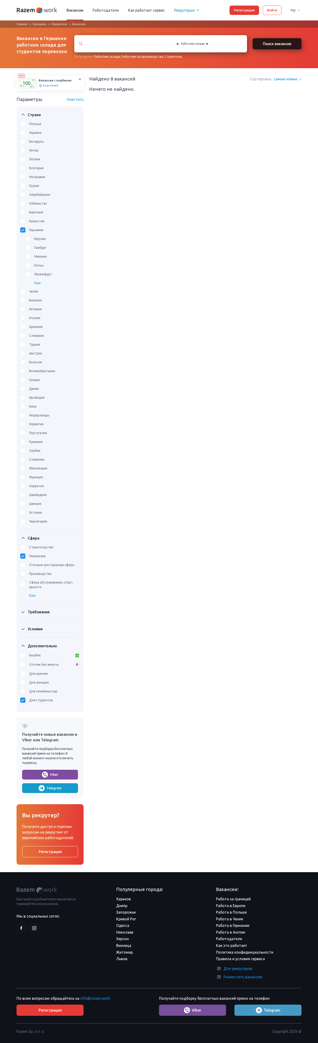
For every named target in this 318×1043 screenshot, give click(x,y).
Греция (34, 380)
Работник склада (107, 56)
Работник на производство (142, 56)
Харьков (123, 899)
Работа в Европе (230, 906)
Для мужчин (38, 673)
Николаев (124, 932)
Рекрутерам (184, 10)
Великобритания (42, 371)
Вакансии (75, 10)
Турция (34, 344)
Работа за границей (233, 899)
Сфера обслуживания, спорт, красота (51, 585)
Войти (272, 10)
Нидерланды (39, 415)
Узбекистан (38, 203)
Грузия (34, 186)
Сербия (34, 450)
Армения (36, 327)
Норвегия (36, 424)
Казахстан (36, 221)
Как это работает (231, 945)
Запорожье (126, 912)
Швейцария (38, 495)
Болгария (36, 168)
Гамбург (40, 248)
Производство (40, 574)
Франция (36, 477)
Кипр (33, 406)
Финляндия (38, 468)
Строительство (41, 547)
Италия (34, 318)
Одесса (122, 925)
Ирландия (36, 397)
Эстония (35, 512)
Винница (123, 945)
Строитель (173, 56)
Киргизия (36, 212)
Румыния (36, 442)
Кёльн (39, 265)
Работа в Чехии (229, 919)
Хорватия (36, 486)
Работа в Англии (230, 932)
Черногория (38, 521)
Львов (121, 959)
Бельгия (35, 362)
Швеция (35, 504)
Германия (39, 24)
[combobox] (207, 44)
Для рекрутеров (237, 968)
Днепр (121, 906)
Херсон (122, 939)
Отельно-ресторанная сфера (51, 565)
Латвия (34, 159)
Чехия (33, 291)
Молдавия (37, 177)
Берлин (40, 239)
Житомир (124, 952)
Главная (22, 24)
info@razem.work (95, 998)
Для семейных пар (43, 691)
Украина (35, 133)
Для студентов (41, 700)
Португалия (38, 433)
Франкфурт (43, 274)
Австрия (35, 353)
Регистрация (244, 10)
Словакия (36, 336)
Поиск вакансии (277, 44)
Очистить (75, 99)
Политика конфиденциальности (244, 952)
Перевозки (59, 24)
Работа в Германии (232, 925)
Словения (36, 459)
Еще (37, 283)
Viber (54, 774)
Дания (34, 389)
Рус (293, 10)
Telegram (54, 788)
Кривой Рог (126, 919)
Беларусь (36, 141)
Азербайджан (39, 194)
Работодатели (106, 10)
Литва (33, 150)
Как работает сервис (146, 10)
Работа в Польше (231, 912)
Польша (35, 124)
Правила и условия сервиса (240, 959)
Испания (35, 309)
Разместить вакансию (242, 977)
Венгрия (35, 300)
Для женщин (39, 682)
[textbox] (212, 44)
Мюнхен (40, 256)
